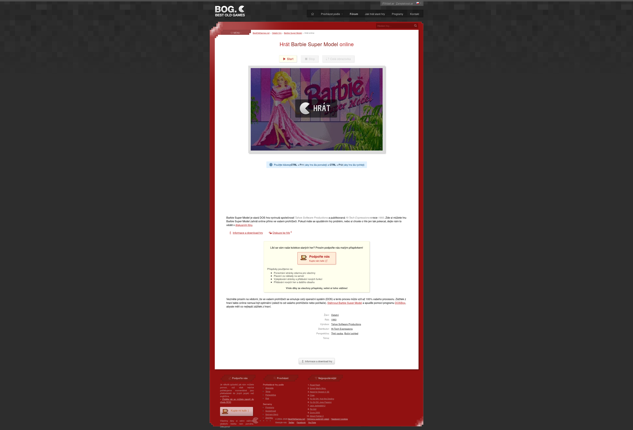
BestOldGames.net (261, 32)
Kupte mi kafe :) (240, 410)
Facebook (301, 422)
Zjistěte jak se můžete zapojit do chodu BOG (237, 401)
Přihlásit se (388, 3)
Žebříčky (269, 417)
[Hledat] (415, 25)
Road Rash (315, 384)
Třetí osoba (337, 333)
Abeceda (269, 387)
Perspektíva (270, 394)
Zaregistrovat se (404, 3)
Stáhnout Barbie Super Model (344, 303)
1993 (333, 319)
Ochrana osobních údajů (318, 418)
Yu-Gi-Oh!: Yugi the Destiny (322, 398)
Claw (312, 395)
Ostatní (335, 315)
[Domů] (312, 14)
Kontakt (414, 14)
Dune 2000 (315, 412)
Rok (267, 398)
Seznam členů (271, 414)
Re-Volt (313, 409)
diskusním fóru (243, 225)
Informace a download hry (318, 361)
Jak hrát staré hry (375, 14)
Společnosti (270, 410)
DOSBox (400, 303)
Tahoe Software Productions (346, 324)
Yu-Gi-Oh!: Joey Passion (321, 402)
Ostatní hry (277, 32)
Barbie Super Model (293, 32)
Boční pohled (351, 333)
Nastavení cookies (339, 418)
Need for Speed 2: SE (319, 391)
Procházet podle (331, 14)
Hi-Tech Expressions (342, 328)
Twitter (291, 422)
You (312, 422)
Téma (267, 391)
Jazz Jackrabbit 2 (317, 405)
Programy (397, 14)
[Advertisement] (315, 191)
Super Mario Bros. (318, 388)
